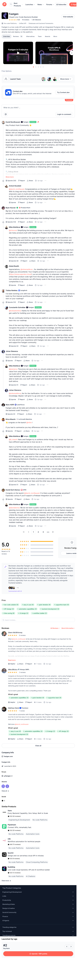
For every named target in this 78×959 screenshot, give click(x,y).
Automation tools (32, 834)
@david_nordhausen (19, 639)
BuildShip (11, 867)
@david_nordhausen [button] (17, 189)
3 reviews (22, 672)
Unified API (22, 23)
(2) (14, 346)
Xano (10, 811)
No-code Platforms (10, 23)
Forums (49, 4)
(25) (12, 180)
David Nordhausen (13, 122)
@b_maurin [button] (13, 439)
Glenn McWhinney (15, 632)
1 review (22, 711)
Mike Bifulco (13, 670)
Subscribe (62, 4)
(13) (12, 222)
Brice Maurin (11, 419)
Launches (29, 4)
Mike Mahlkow (14, 227)
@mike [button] (29, 422)
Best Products (17, 4)
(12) (12, 302)
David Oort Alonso (13, 490)
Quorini (10, 853)
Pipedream (12, 825)
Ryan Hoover (11, 208)
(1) (14, 385)
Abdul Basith (14, 266)
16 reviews (25, 20)
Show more (64, 79)
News (39, 4)
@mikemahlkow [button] (27, 269)
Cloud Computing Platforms (37, 862)
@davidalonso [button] (14, 508)
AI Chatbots (30, 876)
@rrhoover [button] (13, 230)
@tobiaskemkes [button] (15, 311)
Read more (12, 660)
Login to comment (64, 114)
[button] (55, 36)
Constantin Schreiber (17, 307)
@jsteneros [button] (13, 369)
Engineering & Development (19, 820)
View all (38, 746)
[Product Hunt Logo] (4, 4)
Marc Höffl (10, 405)
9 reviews (22, 635)
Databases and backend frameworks (41, 23)
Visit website (68, 17)
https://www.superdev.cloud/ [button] (21, 274)
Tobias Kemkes (11, 290)
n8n (9, 839)
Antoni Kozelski (15, 186)
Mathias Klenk (13, 708)
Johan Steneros (12, 351)
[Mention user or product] (5, 114)
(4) (14, 261)
